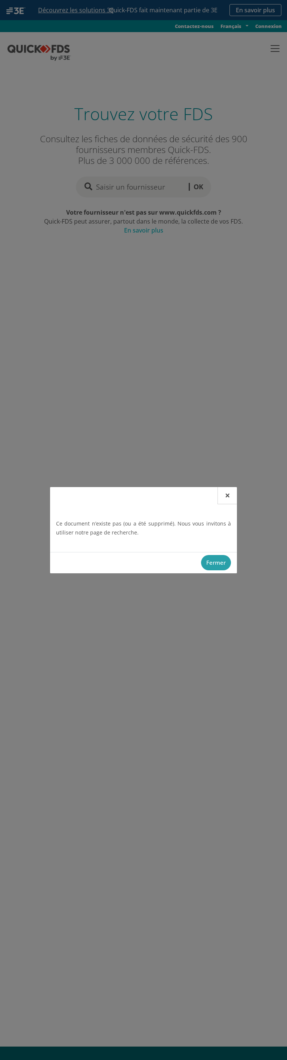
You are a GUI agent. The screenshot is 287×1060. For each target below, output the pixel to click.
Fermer (216, 562)
